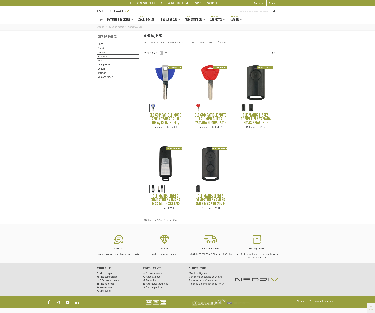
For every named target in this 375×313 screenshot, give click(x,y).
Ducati (101, 48)
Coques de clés (145, 19)
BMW (100, 44)
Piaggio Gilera (105, 64)
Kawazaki (103, 56)
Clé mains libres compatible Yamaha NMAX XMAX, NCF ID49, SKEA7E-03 (256, 120)
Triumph (102, 73)
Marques (235, 19)
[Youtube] (67, 302)
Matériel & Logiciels (118, 19)
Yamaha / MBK (105, 77)
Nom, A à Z (150, 52)
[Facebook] (49, 302)
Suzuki (101, 69)
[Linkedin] (77, 302)
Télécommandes (193, 19)
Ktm (100, 60)
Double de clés (169, 19)
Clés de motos (107, 37)
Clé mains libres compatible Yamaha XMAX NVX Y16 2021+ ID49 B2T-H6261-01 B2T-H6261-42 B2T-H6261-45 (210, 205)
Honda (101, 52)
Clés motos (216, 19)
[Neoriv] (113, 11)
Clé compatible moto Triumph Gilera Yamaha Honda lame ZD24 (210, 120)
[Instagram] (58, 302)
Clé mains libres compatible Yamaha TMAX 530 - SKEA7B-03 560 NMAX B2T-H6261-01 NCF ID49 (165, 203)
